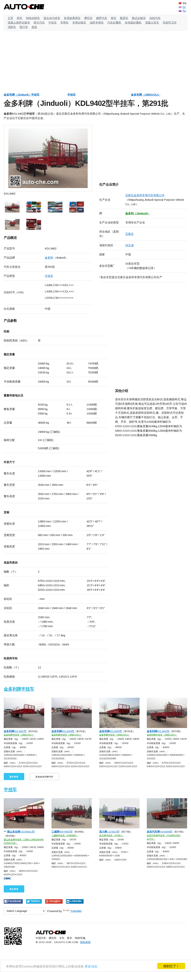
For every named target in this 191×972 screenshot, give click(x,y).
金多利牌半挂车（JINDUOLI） (19, 735)
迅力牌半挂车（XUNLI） (111, 835)
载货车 (124, 18)
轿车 (19, 18)
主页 (10, 18)
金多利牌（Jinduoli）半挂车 (22, 94)
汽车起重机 (114, 22)
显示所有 (14, 777)
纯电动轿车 (33, 18)
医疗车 (24, 27)
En (184, 7)
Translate (76, 910)
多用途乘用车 (72, 18)
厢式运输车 (139, 18)
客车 (113, 18)
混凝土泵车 (152, 22)
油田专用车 (97, 22)
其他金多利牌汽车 (44, 777)
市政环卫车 (170, 22)
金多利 (49, 257)
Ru (184, 10)
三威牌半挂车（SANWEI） (64, 835)
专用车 (64, 22)
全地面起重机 (133, 22)
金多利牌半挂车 (19, 688)
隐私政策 (85, 942)
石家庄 (129, 233)
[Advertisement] (95, 60)
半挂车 (52, 22)
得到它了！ (171, 966)
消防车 (12, 27)
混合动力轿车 (51, 18)
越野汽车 (101, 18)
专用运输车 (79, 22)
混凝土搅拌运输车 (19, 22)
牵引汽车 (39, 22)
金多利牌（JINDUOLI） (146, 94)
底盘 (34, 27)
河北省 (129, 245)
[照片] (48, 158)
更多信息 (91, 966)
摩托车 (88, 18)
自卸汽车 (155, 18)
